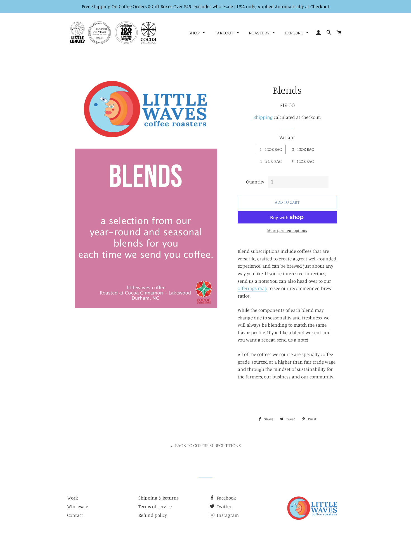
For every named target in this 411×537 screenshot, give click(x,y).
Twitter (224, 506)
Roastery (259, 33)
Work (72, 498)
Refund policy (152, 515)
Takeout (224, 33)
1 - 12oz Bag (271, 149)
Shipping (263, 117)
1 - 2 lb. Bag (271, 161)
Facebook (226, 498)
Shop (194, 33)
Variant (287, 137)
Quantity (255, 182)
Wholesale (77, 506)
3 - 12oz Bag (303, 161)
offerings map (252, 288)
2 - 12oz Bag (303, 149)
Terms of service (155, 506)
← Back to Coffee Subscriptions (205, 445)
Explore (294, 33)
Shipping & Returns (158, 498)
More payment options (287, 230)
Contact (75, 515)
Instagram (227, 515)
